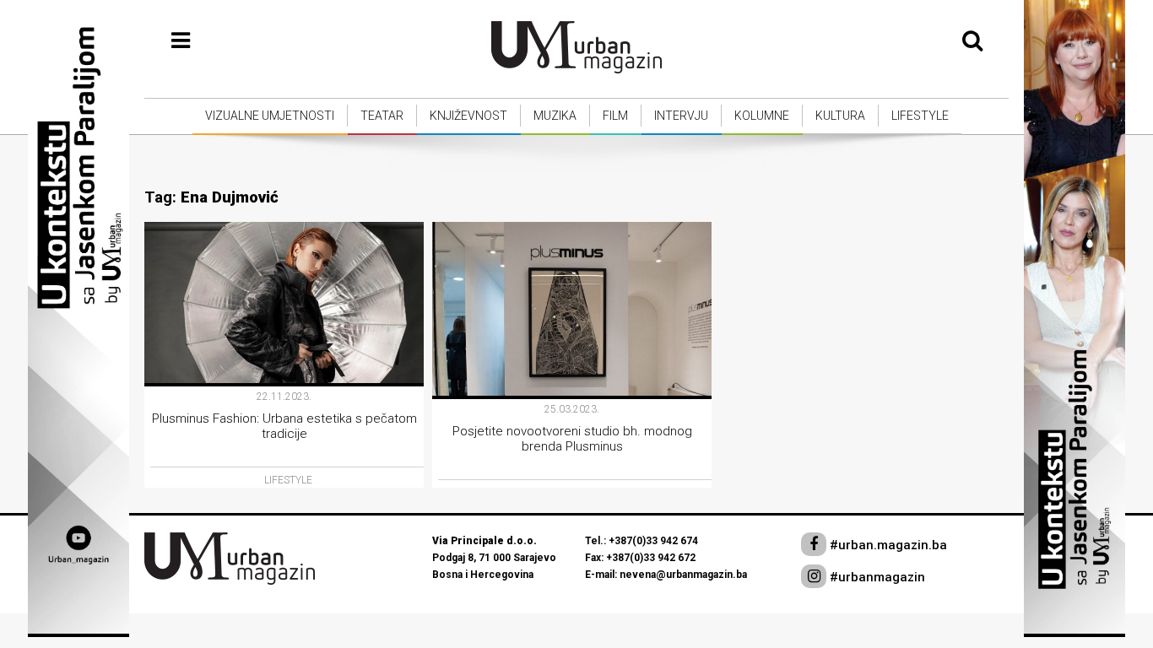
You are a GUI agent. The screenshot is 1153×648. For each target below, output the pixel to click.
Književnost (468, 115)
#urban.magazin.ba (886, 545)
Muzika (554, 115)
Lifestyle (920, 115)
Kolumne (761, 115)
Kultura (840, 115)
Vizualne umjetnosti (269, 115)
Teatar (381, 115)
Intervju (681, 115)
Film (615, 115)
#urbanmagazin (875, 577)
